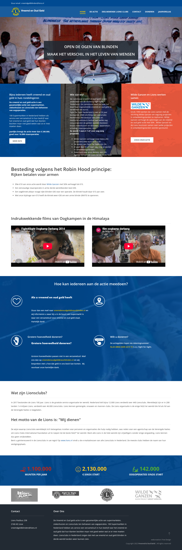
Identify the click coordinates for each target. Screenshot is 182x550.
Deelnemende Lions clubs (115, 11)
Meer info (17, 141)
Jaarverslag (164, 11)
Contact (136, 11)
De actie (94, 11)
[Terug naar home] (27, 11)
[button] (169, 533)
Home (83, 11)
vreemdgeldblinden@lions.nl (32, 3)
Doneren (149, 11)
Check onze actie (142, 140)
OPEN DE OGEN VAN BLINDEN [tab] (88, 79)
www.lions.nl (66, 440)
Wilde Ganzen (53, 184)
